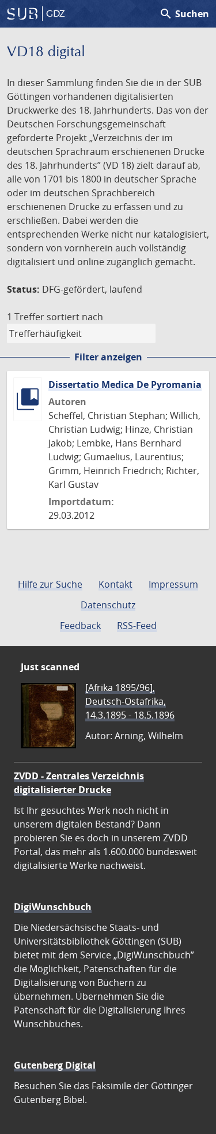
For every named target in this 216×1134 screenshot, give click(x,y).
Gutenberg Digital (55, 1065)
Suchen (184, 14)
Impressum (173, 584)
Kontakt (115, 584)
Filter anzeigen (108, 357)
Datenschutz (108, 605)
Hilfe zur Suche (50, 584)
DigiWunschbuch (53, 906)
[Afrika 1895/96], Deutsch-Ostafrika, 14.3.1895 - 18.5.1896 (130, 701)
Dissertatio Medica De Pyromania (125, 384)
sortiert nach (75, 316)
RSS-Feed (137, 625)
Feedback (80, 625)
